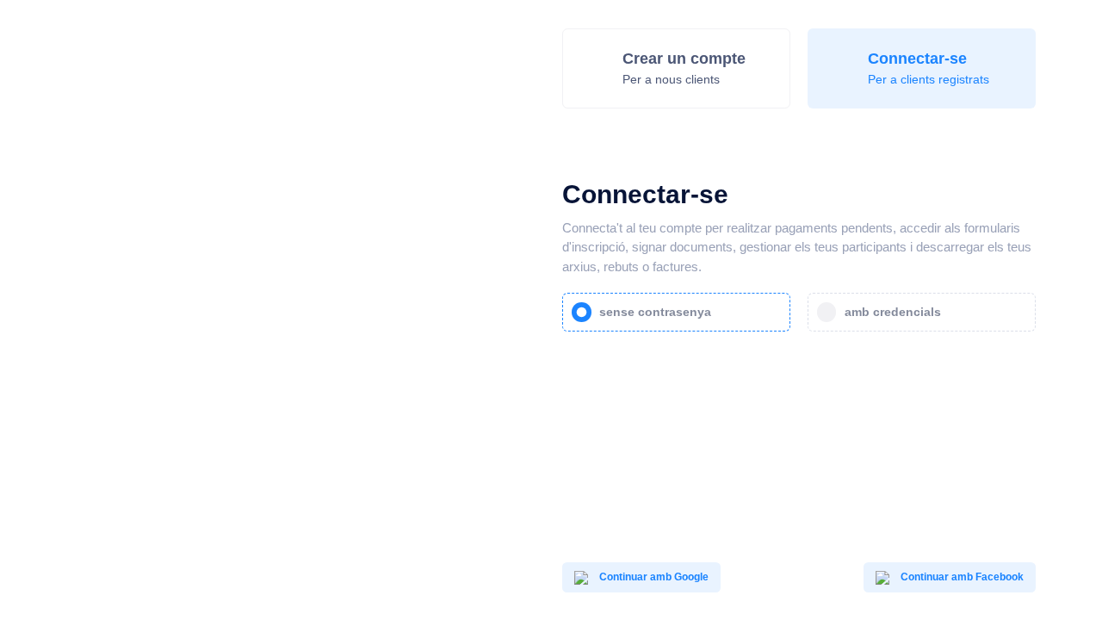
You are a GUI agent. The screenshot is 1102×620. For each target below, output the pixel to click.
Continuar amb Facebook (961, 577)
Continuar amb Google (653, 577)
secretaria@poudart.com (415, 569)
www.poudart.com (400, 584)
